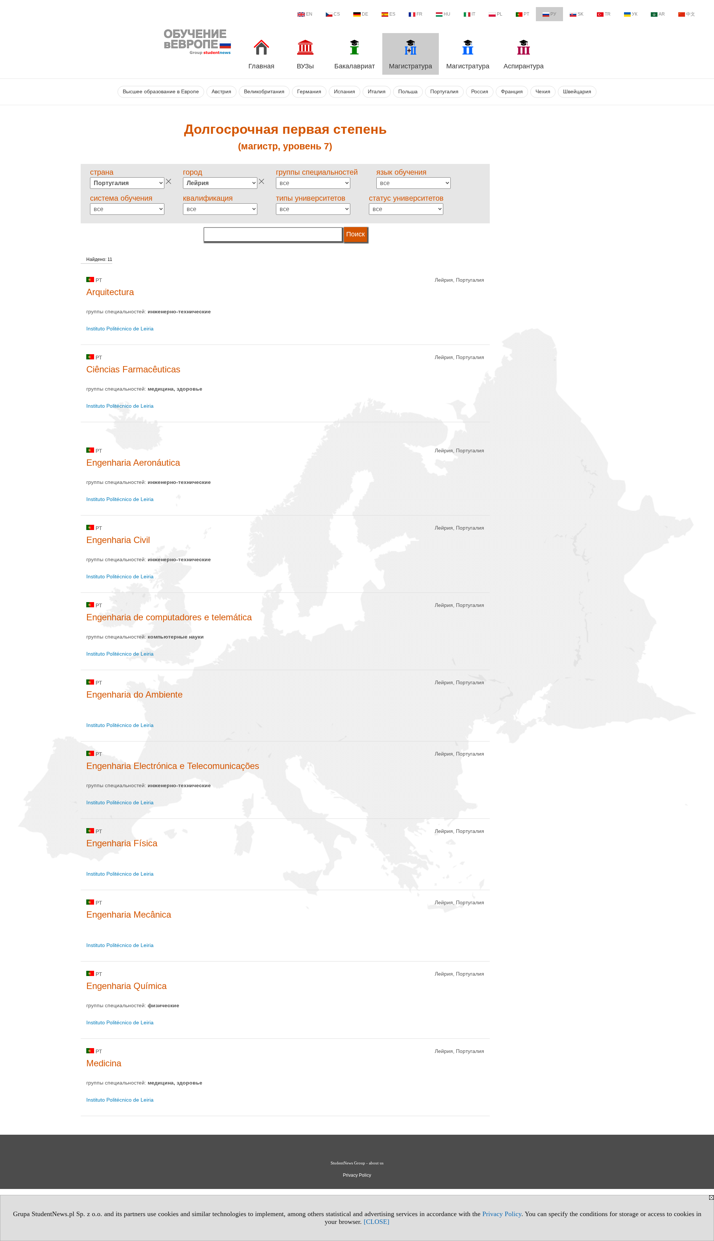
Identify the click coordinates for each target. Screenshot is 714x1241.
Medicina (103, 1063)
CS (337, 14)
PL (499, 14)
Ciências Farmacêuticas (133, 369)
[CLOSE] (376, 1221)
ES (392, 14)
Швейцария (577, 91)
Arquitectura (110, 292)
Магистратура (410, 66)
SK (580, 14)
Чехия (543, 91)
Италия (377, 91)
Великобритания (264, 91)
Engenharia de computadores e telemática (169, 617)
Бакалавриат (354, 66)
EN (309, 14)
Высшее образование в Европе (161, 91)
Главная (261, 66)
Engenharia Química (126, 986)
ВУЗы (305, 66)
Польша (408, 91)
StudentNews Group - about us (357, 1163)
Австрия (221, 91)
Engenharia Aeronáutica (133, 463)
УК (634, 14)
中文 (690, 14)
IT (473, 14)
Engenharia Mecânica (128, 914)
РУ (553, 14)
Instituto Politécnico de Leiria (120, 329)
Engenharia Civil (118, 540)
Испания (344, 91)
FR (419, 14)
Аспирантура (524, 66)
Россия (479, 91)
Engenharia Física (121, 843)
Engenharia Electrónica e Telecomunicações (172, 766)
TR (608, 14)
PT (526, 14)
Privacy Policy (501, 1214)
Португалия (444, 91)
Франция (512, 91)
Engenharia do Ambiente (134, 694)
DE (365, 14)
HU (447, 14)
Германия (309, 91)
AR (662, 14)
